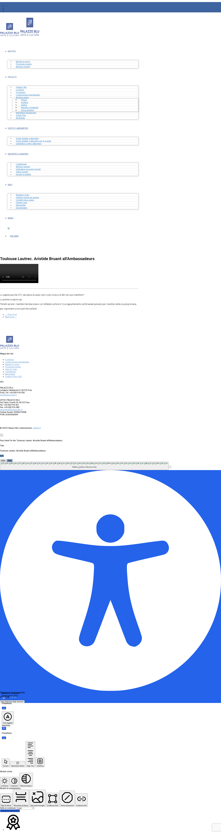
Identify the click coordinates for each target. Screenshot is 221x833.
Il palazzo (9, 359)
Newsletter (10, 374)
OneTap (13, 697)
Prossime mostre (13, 367)
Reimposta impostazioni (10, 811)
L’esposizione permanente (17, 362)
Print (9, 460)
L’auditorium (10, 372)
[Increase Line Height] (4, 728)
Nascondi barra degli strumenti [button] (12, 702)
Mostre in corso (12, 364)
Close (3, 460)
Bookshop (20, 118)
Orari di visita (11, 369)
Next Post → (11, 317)
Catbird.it (37, 428)
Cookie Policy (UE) (13, 376)
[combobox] (84, 466)
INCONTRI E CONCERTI (18, 154)
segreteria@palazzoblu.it (11, 410)
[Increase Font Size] (4, 698)
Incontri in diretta (23, 174)
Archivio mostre (23, 67)
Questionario (21, 208)
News (10, 218)
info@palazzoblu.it (8, 395)
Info (10, 185)
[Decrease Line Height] (4, 737)
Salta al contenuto (8, 808)
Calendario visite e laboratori (28, 143)
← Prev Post (11, 314)
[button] (170, 467)
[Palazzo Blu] (9, 35)
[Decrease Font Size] (4, 708)
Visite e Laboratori (18, 128)
